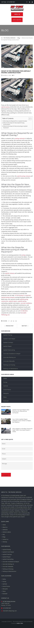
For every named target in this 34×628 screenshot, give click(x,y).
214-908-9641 (24, 311)
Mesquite (6, 393)
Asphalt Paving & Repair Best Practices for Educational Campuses (20, 411)
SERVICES (5, 529)
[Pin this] (16, 321)
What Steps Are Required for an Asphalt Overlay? (15, 121)
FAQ (3, 534)
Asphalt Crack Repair (9, 338)
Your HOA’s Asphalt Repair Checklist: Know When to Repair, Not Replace (21, 420)
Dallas (5, 378)
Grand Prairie (7, 389)
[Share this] (9, 321)
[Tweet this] (11, 321)
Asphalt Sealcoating (9, 350)
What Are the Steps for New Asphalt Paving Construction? (13, 123)
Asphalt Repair (7, 346)
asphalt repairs (13, 301)
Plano (5, 397)
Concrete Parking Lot (9, 357)
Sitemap (4, 542)
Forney (5, 382)
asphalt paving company (23, 176)
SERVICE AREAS (6, 532)
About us (4, 527)
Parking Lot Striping (9, 365)
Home (4, 525)
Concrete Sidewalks (9, 361)
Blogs (3, 537)
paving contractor (20, 138)
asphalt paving (5, 107)
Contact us (5, 539)
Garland (5, 386)
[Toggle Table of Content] (29, 118)
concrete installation (26, 303)
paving (23, 255)
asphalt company (9, 273)
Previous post (9, 326)
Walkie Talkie (20, 623)
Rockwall (5, 401)
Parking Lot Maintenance (10, 368)
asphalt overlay (22, 301)
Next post (24, 326)
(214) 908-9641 (11, 2)
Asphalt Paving (7, 335)
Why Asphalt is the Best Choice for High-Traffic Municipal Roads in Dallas (22, 430)
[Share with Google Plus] (13, 321)
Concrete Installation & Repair (11, 353)
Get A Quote (17, 19)
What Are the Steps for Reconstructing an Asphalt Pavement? (15, 126)
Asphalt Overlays (8, 342)
